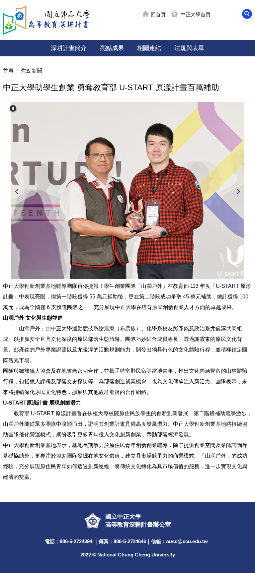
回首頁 (158, 14)
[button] (247, 14)
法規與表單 (189, 48)
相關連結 (149, 48)
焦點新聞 (31, 71)
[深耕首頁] (46, 20)
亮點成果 (112, 48)
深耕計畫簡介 (69, 48)
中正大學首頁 (196, 14)
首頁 (8, 71)
